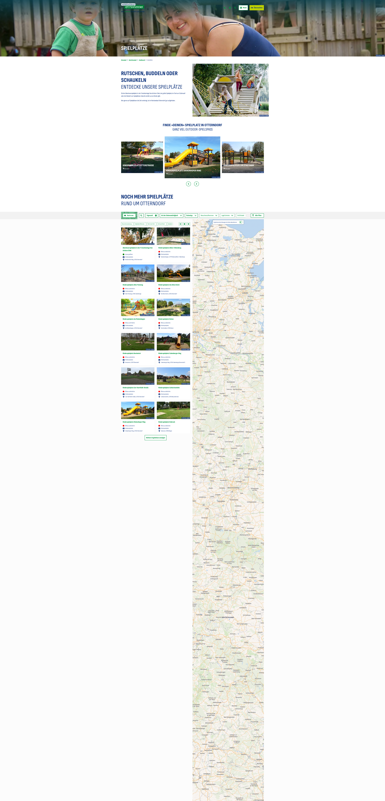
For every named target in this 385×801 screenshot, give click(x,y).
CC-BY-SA (152, 315)
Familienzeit (142, 60)
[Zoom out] (195, 224)
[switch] (241, 222)
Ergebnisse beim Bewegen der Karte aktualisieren (225, 222)
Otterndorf (124, 60)
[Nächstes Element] (196, 183)
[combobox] (141, 215)
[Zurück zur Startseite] (133, 7)
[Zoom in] (195, 221)
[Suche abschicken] (141, 215)
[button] (257, 215)
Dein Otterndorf (133, 60)
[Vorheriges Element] (188, 183)
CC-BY (383, 55)
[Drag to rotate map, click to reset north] (195, 227)
